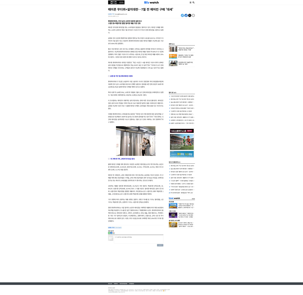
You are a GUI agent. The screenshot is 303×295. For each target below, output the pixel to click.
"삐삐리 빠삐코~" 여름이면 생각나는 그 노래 (189, 213)
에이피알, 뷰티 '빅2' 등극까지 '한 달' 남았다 (182, 99)
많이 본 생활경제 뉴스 (174, 162)
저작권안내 (131, 283)
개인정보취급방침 (123, 283)
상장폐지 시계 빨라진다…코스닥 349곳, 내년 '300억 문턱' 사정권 (188, 120)
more (193, 198)
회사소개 (110, 283)
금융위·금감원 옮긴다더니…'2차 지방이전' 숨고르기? (185, 123)
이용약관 (116, 283)
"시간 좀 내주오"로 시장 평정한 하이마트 (188, 215)
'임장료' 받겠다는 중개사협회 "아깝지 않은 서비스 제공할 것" (187, 108)
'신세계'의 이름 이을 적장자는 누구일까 (181, 111)
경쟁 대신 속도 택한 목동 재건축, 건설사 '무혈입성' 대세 (185, 114)
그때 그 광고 (172, 211)
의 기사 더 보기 (115, 227)
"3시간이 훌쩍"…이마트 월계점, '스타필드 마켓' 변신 (185, 181)
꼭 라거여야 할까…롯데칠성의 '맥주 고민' (182, 193)
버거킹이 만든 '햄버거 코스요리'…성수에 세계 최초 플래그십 (187, 105)
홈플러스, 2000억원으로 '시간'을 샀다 (187, 207)
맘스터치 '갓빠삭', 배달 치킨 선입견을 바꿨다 (189, 223)
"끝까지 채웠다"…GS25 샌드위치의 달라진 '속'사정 (191, 226)
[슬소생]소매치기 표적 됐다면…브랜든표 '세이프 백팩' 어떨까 (187, 102)
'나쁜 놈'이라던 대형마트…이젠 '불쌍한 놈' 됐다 (190, 205)
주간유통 (171, 202)
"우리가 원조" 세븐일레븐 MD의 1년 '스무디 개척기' (185, 187)
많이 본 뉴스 (172, 92)
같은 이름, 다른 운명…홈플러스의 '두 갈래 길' (183, 117)
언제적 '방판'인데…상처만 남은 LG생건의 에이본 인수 (185, 190)
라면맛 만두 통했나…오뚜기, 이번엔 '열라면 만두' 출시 (185, 184)
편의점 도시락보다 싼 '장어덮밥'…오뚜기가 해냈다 (190, 224)
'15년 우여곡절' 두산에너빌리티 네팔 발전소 (182, 96)
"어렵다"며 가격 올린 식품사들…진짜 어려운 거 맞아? (191, 204)
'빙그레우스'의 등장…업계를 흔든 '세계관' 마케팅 (190, 217)
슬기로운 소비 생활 (174, 220)
